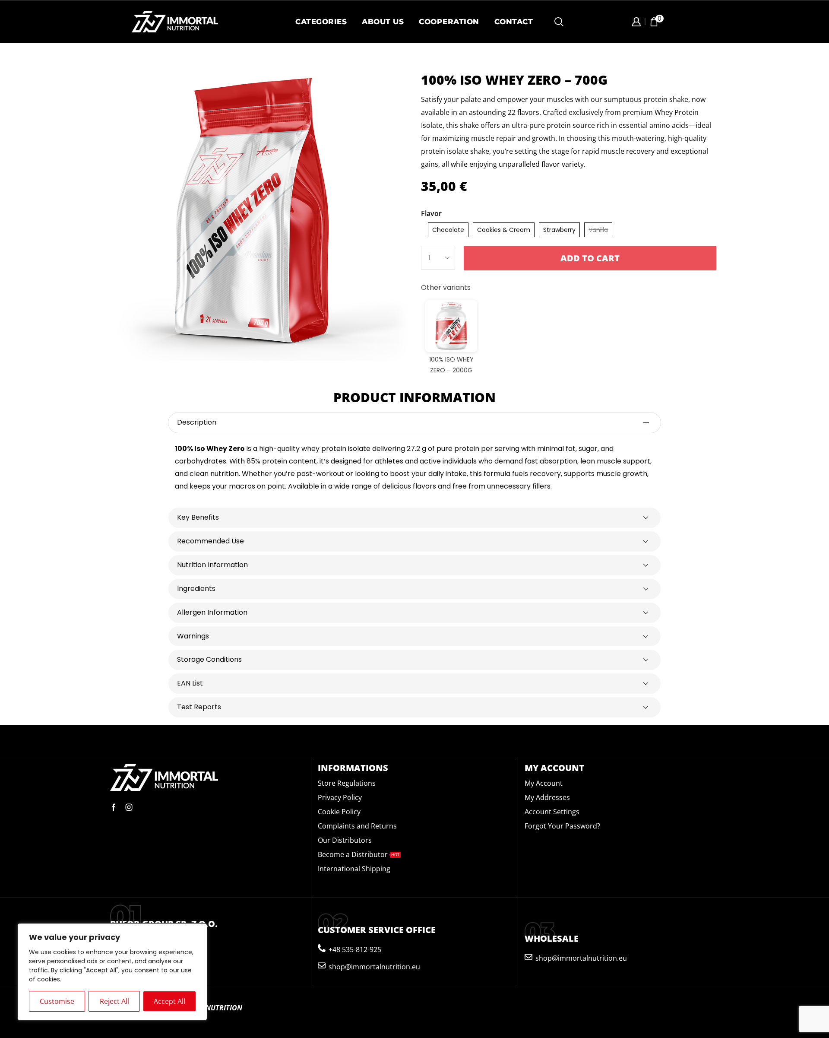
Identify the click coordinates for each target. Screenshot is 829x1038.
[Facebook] (113, 807)
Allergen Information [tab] (212, 612)
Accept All (169, 1001)
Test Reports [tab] (199, 707)
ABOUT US (383, 21)
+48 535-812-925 (355, 949)
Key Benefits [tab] (198, 517)
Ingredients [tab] (196, 589)
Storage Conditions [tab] (209, 659)
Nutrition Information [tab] (212, 565)
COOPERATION (449, 21)
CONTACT (513, 21)
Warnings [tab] (193, 636)
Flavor (431, 213)
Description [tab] (196, 422)
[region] (112, 972)
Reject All (114, 1001)
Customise (57, 1001)
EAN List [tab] (190, 683)
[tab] (414, 423)
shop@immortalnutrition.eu (374, 966)
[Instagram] (129, 807)
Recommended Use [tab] (210, 541)
